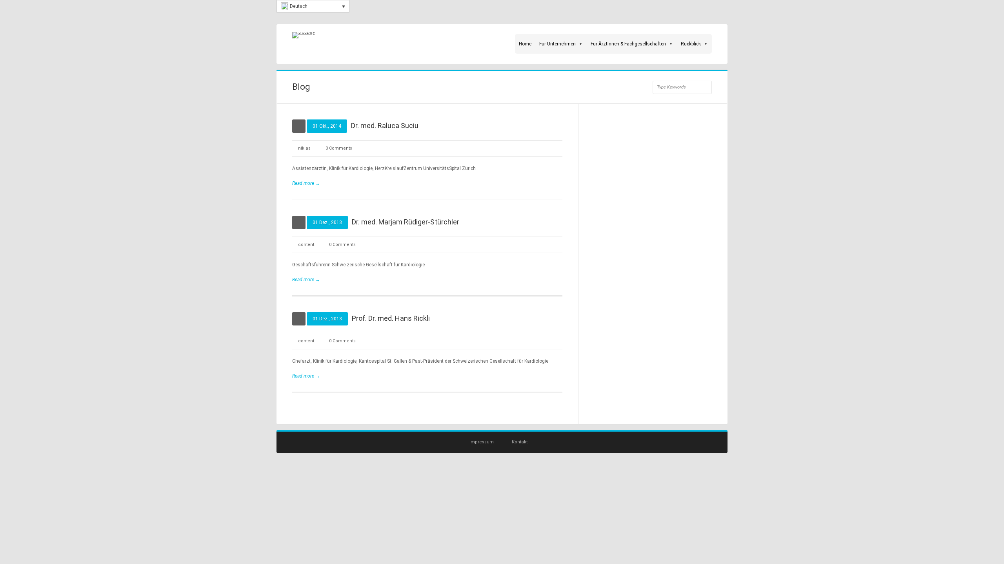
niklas (304, 148)
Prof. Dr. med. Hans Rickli (391, 318)
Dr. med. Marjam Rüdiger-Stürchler (405, 222)
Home (525, 44)
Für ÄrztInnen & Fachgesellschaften (628, 44)
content (306, 244)
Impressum (481, 442)
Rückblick (691, 44)
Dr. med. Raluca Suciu (384, 125)
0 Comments (339, 148)
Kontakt (519, 442)
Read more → (306, 183)
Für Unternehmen (557, 44)
